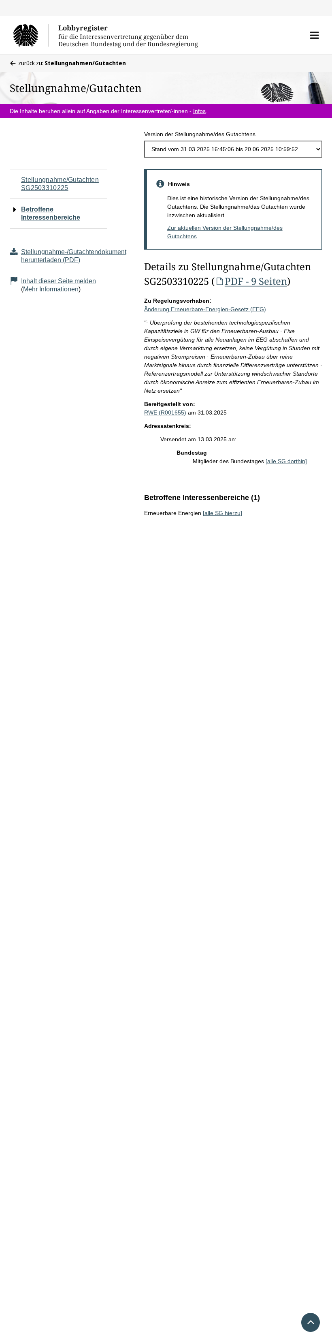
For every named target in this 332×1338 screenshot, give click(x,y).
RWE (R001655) (165, 412)
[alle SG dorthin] (286, 461)
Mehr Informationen (51, 289)
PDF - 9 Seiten (256, 281)
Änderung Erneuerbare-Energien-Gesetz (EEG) (205, 309)
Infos (199, 111)
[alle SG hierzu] (222, 513)
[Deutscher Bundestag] (30, 35)
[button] (314, 35)
